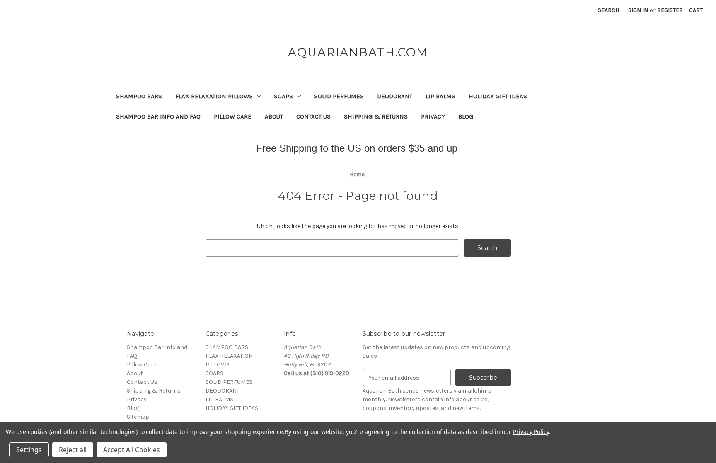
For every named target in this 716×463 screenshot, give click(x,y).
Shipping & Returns (376, 116)
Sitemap (138, 416)
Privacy (433, 116)
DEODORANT (394, 96)
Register (670, 10)
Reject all (73, 449)
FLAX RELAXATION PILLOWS (214, 96)
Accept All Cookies (131, 449)
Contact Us (313, 116)
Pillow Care (233, 116)
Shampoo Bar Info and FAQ (158, 116)
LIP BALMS (440, 96)
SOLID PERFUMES (339, 96)
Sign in (638, 10)
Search (608, 10)
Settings (29, 449)
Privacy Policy (531, 432)
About (274, 116)
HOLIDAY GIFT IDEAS (498, 96)
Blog (465, 116)
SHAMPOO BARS (139, 96)
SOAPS (283, 96)
